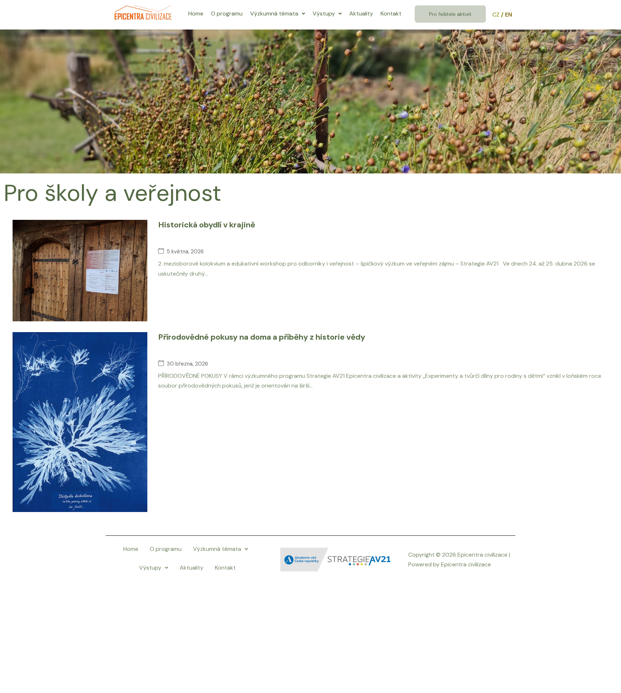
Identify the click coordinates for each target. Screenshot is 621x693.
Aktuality (361, 13)
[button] (277, 13)
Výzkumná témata (274, 13)
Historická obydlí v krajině (206, 224)
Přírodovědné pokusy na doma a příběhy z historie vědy (261, 337)
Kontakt (391, 13)
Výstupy (324, 13)
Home (195, 13)
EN (508, 14)
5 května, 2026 (185, 251)
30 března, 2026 (187, 364)
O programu (227, 13)
